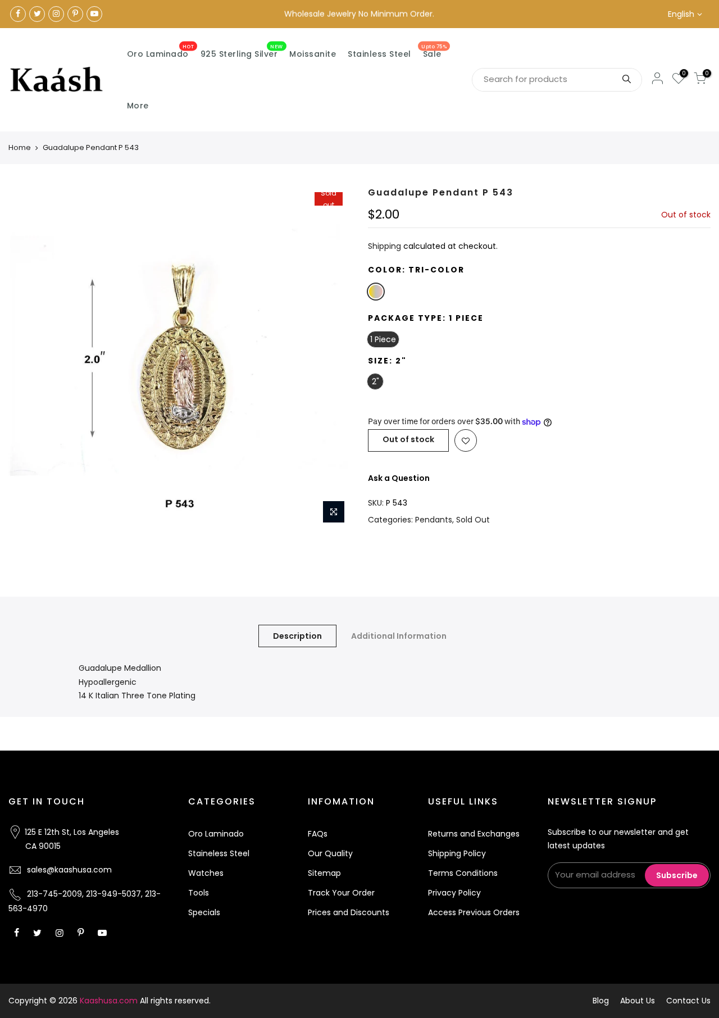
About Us (637, 1000)
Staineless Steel (218, 853)
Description (297, 636)
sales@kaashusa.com (69, 869)
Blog (601, 1000)
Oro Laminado (160, 51)
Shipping (384, 246)
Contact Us (688, 1000)
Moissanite (312, 54)
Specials (204, 912)
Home (19, 147)
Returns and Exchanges (474, 833)
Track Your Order (341, 892)
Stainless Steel (379, 54)
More (138, 105)
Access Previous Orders (474, 912)
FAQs (317, 833)
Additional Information (399, 636)
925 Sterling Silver (242, 51)
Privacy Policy (454, 892)
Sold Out (473, 519)
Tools (198, 892)
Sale (434, 51)
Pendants (433, 519)
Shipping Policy (457, 853)
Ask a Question (399, 478)
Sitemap (324, 873)
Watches (206, 873)
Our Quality (330, 853)
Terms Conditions (463, 873)
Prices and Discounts (348, 912)
